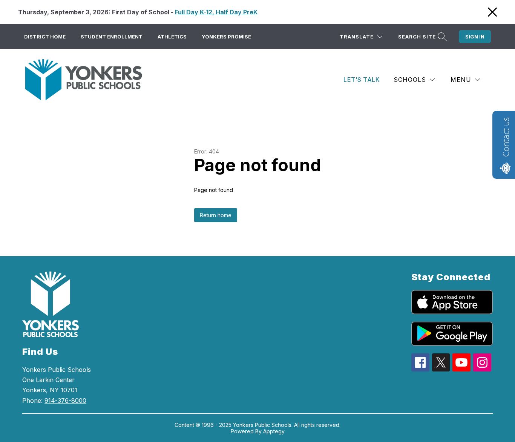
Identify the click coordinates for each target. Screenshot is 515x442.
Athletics (172, 37)
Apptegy (274, 431)
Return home (215, 215)
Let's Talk (361, 79)
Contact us (505, 137)
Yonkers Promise (226, 37)
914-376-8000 (65, 400)
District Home (45, 37)
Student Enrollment (112, 37)
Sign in (474, 37)
